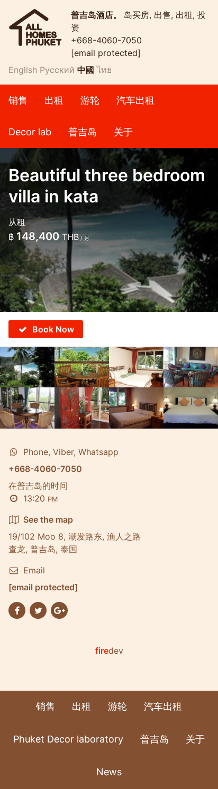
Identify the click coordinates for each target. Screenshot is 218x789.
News (109, 771)
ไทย (104, 69)
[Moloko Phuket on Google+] (59, 609)
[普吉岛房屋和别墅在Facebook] (16, 609)
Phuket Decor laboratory (68, 739)
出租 (53, 100)
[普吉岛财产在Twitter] (38, 609)
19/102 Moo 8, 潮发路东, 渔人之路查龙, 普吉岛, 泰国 (74, 534)
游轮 (89, 100)
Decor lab (29, 131)
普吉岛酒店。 (97, 15)
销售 (18, 100)
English (22, 69)
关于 (123, 131)
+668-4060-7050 (106, 40)
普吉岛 (82, 131)
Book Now (53, 329)
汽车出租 (135, 100)
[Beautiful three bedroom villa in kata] (27, 367)
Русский (57, 69)
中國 (85, 69)
